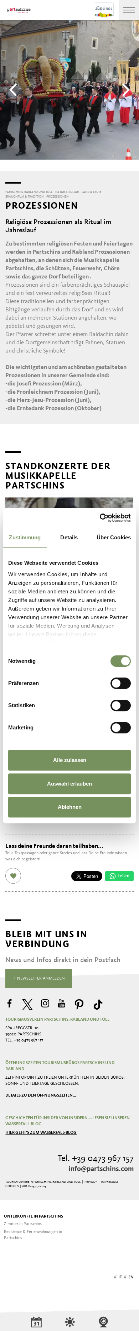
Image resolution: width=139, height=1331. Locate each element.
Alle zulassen (69, 760)
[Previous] (14, 90)
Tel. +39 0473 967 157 (96, 1158)
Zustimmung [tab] (25, 537)
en (131, 1277)
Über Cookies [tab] (114, 537)
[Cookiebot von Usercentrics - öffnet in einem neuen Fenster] (100, 518)
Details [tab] (69, 537)
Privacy (90, 1182)
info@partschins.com (101, 1169)
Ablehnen (70, 807)
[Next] (124, 90)
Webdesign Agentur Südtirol (14, 1277)
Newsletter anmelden (40, 978)
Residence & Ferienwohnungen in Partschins (33, 1235)
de (109, 1277)
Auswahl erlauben (69, 784)
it (120, 1277)
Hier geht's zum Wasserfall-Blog (41, 1133)
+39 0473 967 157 (28, 1040)
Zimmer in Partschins (23, 1224)
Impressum (109, 1182)
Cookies (12, 1186)
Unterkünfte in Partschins (33, 1216)
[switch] (120, 683)
